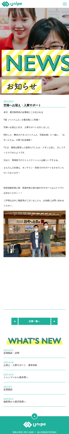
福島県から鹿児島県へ (15, 400)
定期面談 (8, 388)
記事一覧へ (34, 321)
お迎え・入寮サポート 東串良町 (20, 363)
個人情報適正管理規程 (46, 432)
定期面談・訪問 (11, 351)
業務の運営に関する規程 (23, 432)
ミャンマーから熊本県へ (16, 376)
